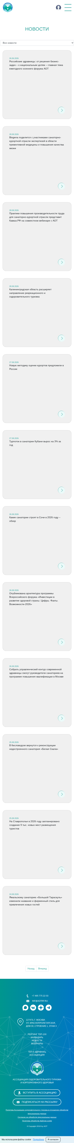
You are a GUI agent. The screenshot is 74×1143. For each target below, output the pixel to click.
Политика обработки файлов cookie (37, 1121)
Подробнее (38, 1139)
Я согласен (53, 1139)
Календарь (37, 1037)
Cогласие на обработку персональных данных (37, 1117)
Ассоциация (37, 1055)
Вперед (42, 968)
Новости (37, 1040)
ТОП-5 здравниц (37, 1052)
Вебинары (37, 1043)
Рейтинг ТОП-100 (37, 1034)
